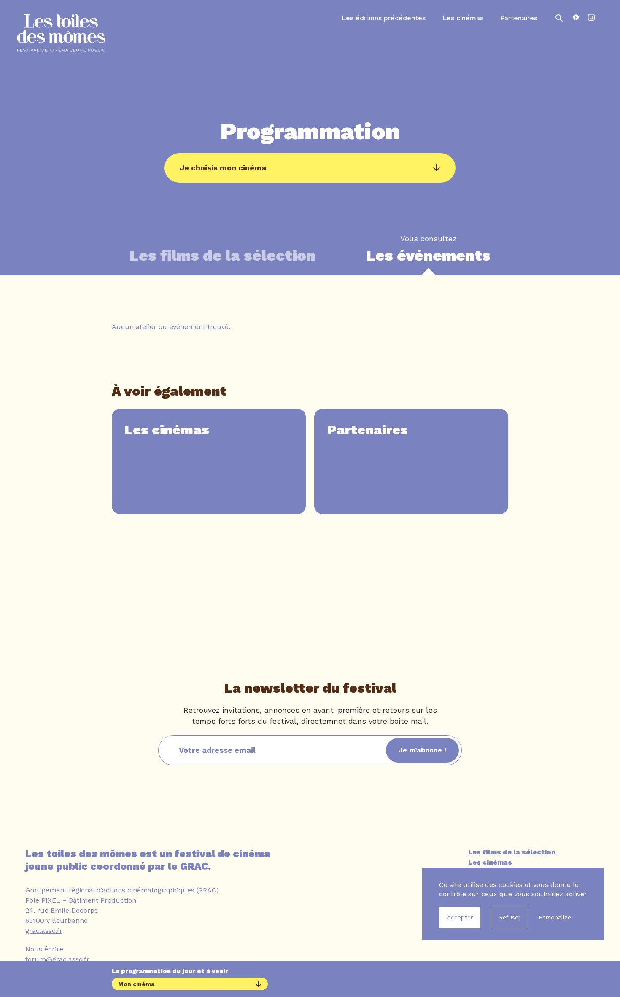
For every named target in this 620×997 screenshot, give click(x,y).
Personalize (555, 917)
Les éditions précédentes (384, 18)
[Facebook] (576, 18)
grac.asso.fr (43, 931)
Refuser (509, 917)
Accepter (460, 917)
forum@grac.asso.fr (57, 959)
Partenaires (518, 18)
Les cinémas (462, 18)
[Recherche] (559, 18)
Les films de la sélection (511, 852)
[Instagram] (591, 18)
